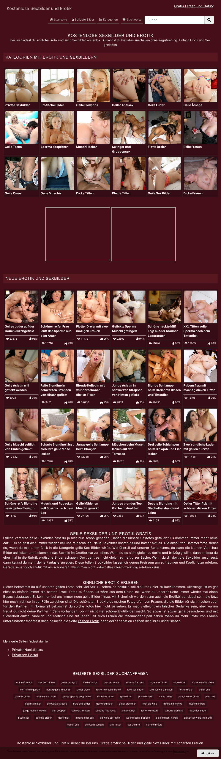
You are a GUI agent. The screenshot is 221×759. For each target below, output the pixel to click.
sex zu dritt (134, 724)
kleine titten (165, 696)
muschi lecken (197, 703)
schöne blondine (174, 710)
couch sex (73, 724)
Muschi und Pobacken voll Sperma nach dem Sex (57, 508)
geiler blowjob (69, 682)
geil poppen (58, 710)
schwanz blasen (81, 710)
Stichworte (134, 19)
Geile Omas (13, 193)
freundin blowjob (172, 703)
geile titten (126, 696)
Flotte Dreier (157, 147)
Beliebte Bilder (84, 19)
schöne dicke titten (203, 682)
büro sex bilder (81, 703)
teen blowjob (149, 703)
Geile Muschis (51, 193)
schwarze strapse (57, 703)
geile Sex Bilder (87, 548)
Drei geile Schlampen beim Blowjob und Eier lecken (164, 449)
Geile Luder (156, 105)
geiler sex (204, 689)
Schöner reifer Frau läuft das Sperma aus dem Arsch (56, 330)
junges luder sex (85, 717)
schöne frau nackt (106, 710)
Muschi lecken (87, 147)
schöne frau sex (135, 682)
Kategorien (110, 19)
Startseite (60, 19)
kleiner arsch (90, 682)
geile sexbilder (104, 703)
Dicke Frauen (193, 193)
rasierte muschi (149, 710)
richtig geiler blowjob (58, 689)
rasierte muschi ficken (108, 689)
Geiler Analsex (122, 105)
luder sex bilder (158, 682)
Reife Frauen (192, 147)
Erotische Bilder (52, 105)
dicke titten (180, 682)
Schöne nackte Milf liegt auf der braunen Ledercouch (163, 330)
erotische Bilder (51, 557)
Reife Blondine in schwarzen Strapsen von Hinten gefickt (56, 389)
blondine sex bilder (188, 696)
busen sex (23, 717)
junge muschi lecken (34, 710)
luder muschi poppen (138, 717)
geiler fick (63, 717)
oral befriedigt (24, 682)
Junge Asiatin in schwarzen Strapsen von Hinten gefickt (127, 389)
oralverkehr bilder (46, 696)
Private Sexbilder (17, 105)
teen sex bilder (135, 689)
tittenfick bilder (198, 710)
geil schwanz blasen (161, 689)
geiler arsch (83, 689)
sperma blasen (44, 717)
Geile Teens (13, 147)
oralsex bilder (22, 696)
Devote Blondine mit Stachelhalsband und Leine (163, 508)
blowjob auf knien (110, 717)
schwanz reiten (105, 696)
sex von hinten (46, 682)
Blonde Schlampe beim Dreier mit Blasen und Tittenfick (164, 389)
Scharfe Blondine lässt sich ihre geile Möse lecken (57, 449)
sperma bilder (33, 703)
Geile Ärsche (192, 105)
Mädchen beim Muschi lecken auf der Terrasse (128, 449)
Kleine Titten (121, 193)
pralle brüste (145, 696)
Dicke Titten (85, 193)
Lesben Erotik (88, 621)
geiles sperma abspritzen (77, 696)
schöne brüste (154, 724)
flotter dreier (186, 689)
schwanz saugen (94, 724)
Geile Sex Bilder (159, 193)
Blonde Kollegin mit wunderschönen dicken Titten (90, 389)
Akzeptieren (208, 753)
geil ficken (115, 724)
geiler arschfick (127, 703)
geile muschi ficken (167, 717)
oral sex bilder (112, 682)
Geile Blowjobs (87, 105)
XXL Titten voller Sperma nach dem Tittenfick (196, 330)
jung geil (210, 696)
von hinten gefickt (30, 689)
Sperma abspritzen (55, 147)
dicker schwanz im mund (198, 717)
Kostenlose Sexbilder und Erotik (33, 8)
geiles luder (128, 710)
